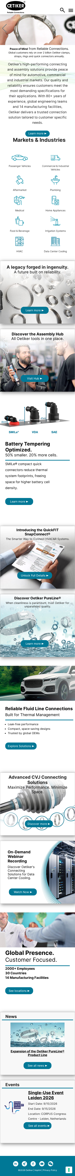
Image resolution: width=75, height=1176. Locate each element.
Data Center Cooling (55, 251)
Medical (19, 210)
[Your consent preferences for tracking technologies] (69, 1170)
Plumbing (55, 189)
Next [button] (70, 28)
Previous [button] (4, 28)
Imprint (38, 1170)
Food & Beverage (19, 230)
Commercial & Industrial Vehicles (55, 167)
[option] (37, 43)
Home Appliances (55, 210)
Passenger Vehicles (20, 165)
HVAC (19, 251)
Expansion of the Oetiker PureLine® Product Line (37, 1053)
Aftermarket (20, 189)
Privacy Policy (50, 1170)
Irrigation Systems (55, 230)
